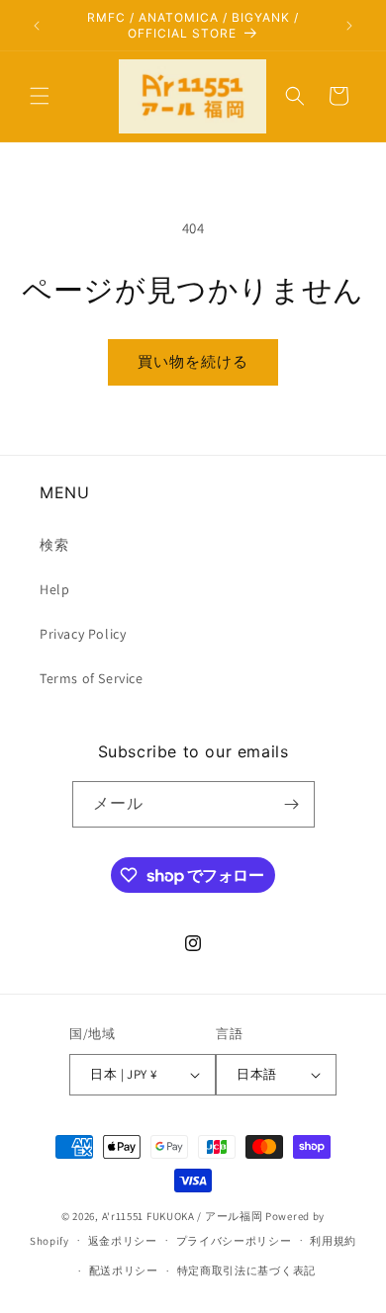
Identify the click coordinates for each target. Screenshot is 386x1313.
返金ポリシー (122, 1241)
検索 (54, 545)
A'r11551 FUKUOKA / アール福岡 (182, 1216)
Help (54, 589)
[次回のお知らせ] (349, 25)
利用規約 (333, 1241)
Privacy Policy (83, 634)
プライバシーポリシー (234, 1241)
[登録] (292, 804)
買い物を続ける (193, 361)
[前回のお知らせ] (36, 25)
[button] (39, 96)
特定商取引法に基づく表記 (246, 1270)
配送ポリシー (123, 1270)
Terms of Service (92, 678)
